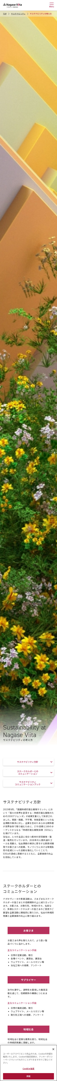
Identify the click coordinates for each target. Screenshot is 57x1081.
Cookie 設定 (28, 1068)
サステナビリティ (18, 13)
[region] (28, 1063)
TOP (5, 13)
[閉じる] (53, 1049)
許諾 (28, 1076)
